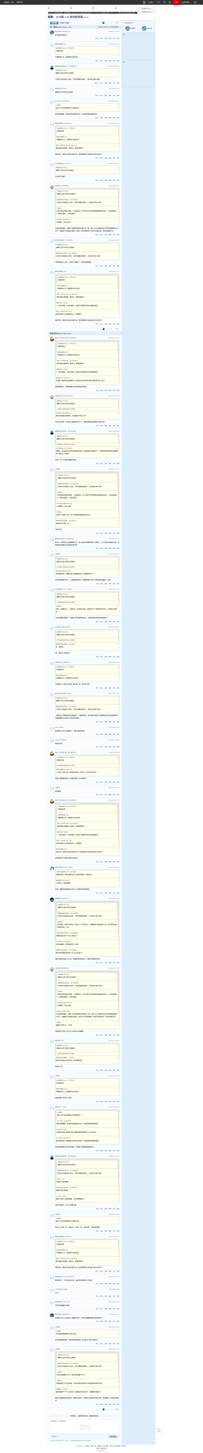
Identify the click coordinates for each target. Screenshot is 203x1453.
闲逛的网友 (58, 1314)
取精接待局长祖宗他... (61, 66)
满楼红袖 (58, 303)
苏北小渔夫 (59, 941)
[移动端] (144, 2)
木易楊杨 (58, 1389)
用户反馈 (158, 1430)
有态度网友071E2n (60, 1277)
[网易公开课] (151, 2)
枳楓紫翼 (58, 880)
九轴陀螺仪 (58, 662)
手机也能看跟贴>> (114, 27)
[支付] (165, 2)
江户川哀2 (58, 101)
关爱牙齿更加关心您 (60, 867)
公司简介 (87, 1446)
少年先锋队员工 (59, 1289)
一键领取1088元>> (146, 12)
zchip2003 (57, 740)
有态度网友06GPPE (60, 1302)
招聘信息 (99, 1446)
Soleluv (57, 727)
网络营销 (118, 1446)
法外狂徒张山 (60, 448)
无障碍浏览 (19, 2)
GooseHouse (59, 1196)
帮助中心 (124, 1446)
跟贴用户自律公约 (103, 27)
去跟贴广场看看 (64, 23)
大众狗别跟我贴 (59, 163)
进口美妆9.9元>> (146, 8)
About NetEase (80, 1446)
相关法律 (112, 1446)
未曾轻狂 (57, 186)
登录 (176, 2)
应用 (12, 2)
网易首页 (6, 2)
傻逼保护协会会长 (60, 539)
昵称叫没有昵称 (59, 240)
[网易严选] (158, 2)
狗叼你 (59, 1179)
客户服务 (105, 1446)
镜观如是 (57, 1040)
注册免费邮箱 (185, 2)
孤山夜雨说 (58, 31)
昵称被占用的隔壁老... (62, 1057)
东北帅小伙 (59, 1129)
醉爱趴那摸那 (59, 44)
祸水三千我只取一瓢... (62, 145)
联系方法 (93, 1446)
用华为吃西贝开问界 (60, 693)
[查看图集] (86, 17)
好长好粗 (58, 219)
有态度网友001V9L (60, 589)
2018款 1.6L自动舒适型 (69, 17)
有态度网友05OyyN (61, 48)
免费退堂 (58, 70)
